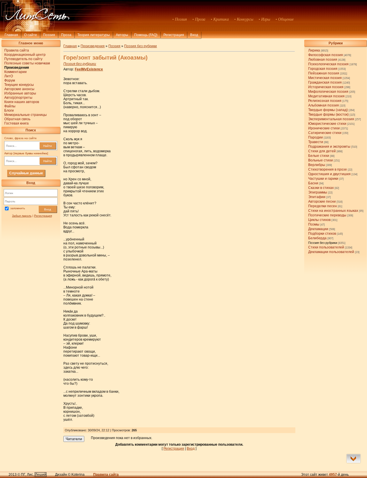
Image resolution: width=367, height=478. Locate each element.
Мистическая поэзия (325, 78)
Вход (47, 209)
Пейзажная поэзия (323, 73)
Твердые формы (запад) (328, 110)
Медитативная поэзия (326, 96)
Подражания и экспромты (329, 147)
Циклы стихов (319, 220)
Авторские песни (322, 202)
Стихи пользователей (326, 247)
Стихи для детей (322, 151)
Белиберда (317, 238)
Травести (315, 142)
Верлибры (316, 165)
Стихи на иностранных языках (333, 211)
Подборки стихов (322, 234)
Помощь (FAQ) (145, 35)
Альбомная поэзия (323, 105)
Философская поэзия (325, 55)
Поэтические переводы (327, 215)
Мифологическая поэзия (328, 92)
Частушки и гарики (323, 179)
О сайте (30, 35)
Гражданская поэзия (325, 82)
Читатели (74, 439)
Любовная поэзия (322, 60)
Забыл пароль (22, 215)
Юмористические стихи (327, 124)
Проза (66, 35)
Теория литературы (93, 35)
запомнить (17, 208)
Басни (313, 183)
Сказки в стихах (321, 188)
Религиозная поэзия (324, 101)
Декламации (318, 229)
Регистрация (173, 35)
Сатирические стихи (324, 133)
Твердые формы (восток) (328, 114)
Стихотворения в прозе (327, 169)
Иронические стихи (324, 128)
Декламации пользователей (331, 252)
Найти (47, 145)
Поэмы (313, 224)
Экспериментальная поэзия (331, 119)
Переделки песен (322, 206)
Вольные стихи (320, 160)
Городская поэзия (322, 69)
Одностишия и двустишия (329, 174)
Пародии (315, 137)
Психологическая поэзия (328, 64)
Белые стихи (318, 156)
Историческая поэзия (325, 87)
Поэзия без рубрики (322, 242)
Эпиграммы (317, 192)
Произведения (93, 46)
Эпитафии (316, 197)
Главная (11, 35)
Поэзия (49, 35)
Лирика (314, 50)
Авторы (122, 35)
